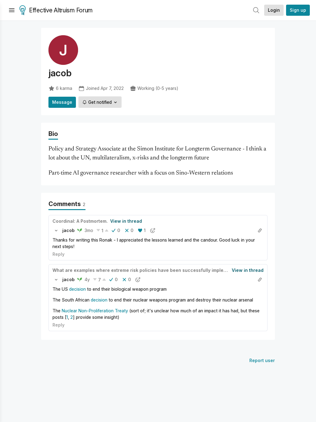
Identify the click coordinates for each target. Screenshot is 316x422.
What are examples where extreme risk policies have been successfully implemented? (147, 270)
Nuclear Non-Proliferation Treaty (95, 310)
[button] (56, 230)
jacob (68, 230)
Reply (58, 254)
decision (77, 289)
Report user (262, 360)
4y (87, 279)
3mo (89, 230)
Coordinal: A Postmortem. (80, 221)
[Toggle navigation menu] (11, 10)
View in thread (126, 221)
